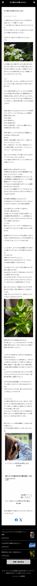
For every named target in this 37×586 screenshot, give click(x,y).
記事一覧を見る (18, 562)
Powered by (16, 576)
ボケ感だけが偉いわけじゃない (14, 11)
